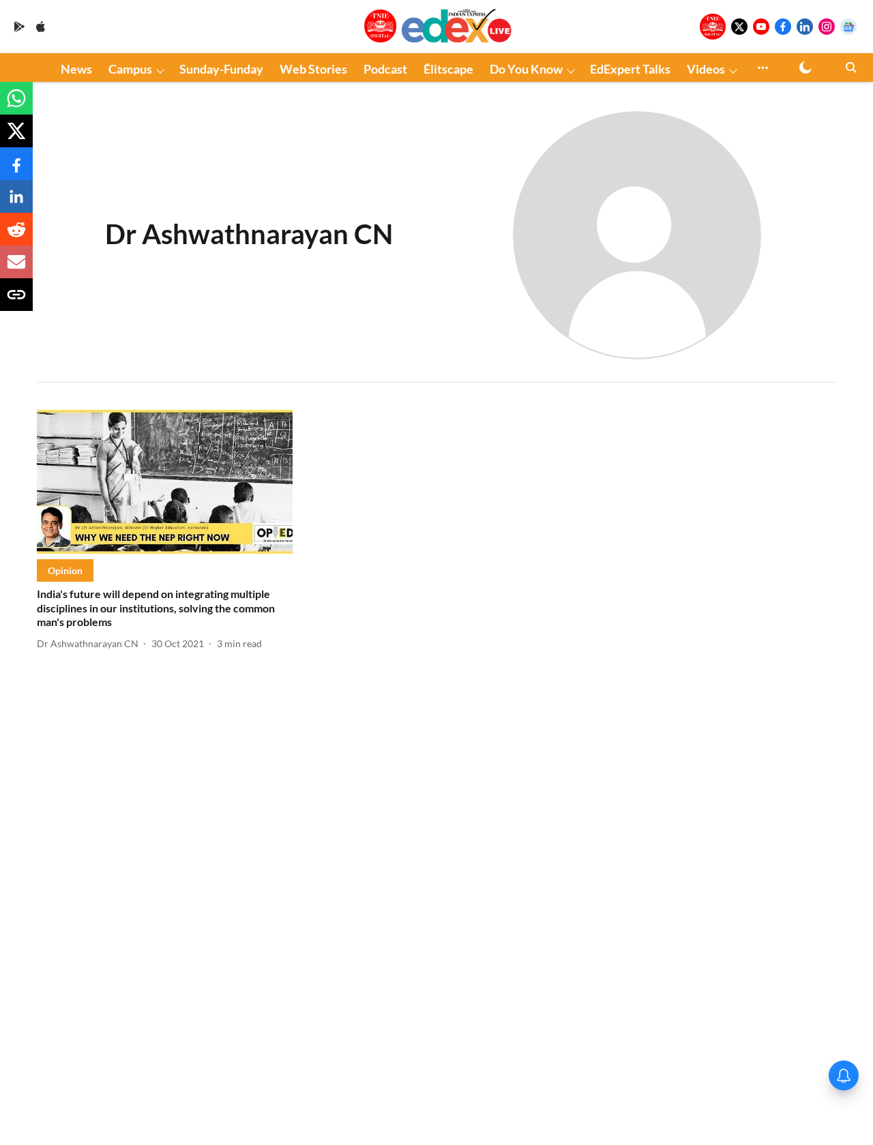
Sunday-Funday (221, 68)
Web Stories (313, 68)
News (76, 68)
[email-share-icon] (16, 268)
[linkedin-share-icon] (16, 202)
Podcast (385, 68)
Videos (706, 68)
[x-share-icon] (16, 137)
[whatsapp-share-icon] (16, 104)
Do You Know (526, 68)
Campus (130, 68)
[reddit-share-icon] (16, 235)
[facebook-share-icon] (16, 170)
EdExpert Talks (630, 68)
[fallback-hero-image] (165, 482)
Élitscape (448, 68)
